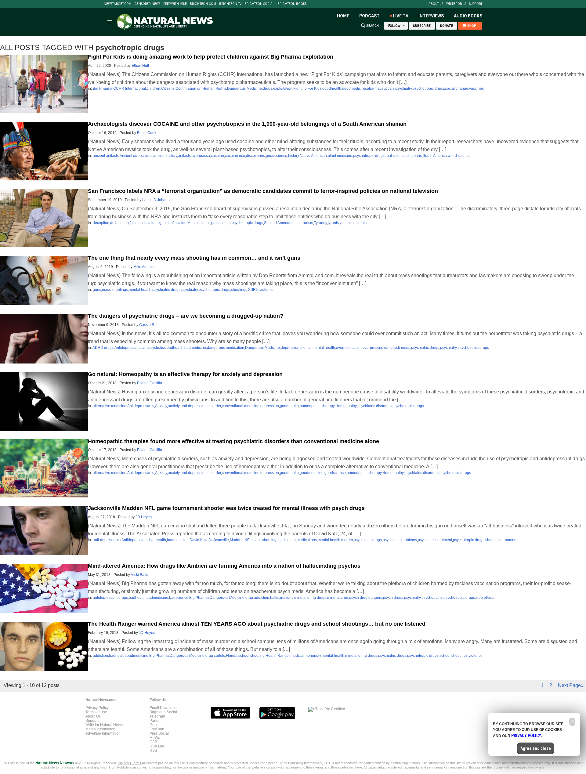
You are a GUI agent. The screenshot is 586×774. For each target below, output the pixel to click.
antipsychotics (154, 347)
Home (343, 15)
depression (290, 347)
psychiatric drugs (166, 290)
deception (101, 223)
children (153, 88)
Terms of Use (96, 712)
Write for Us (456, 3)
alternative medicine (109, 406)
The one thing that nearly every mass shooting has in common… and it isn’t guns (194, 258)
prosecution (221, 223)
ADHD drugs (103, 347)
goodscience (276, 156)
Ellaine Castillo (149, 383)
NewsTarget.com (118, 3)
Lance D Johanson (158, 200)
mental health (140, 290)
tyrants (333, 223)
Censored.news (147, 3)
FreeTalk (157, 729)
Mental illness (198, 223)
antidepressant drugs (110, 597)
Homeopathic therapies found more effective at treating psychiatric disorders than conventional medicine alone (233, 441)
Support (475, 3)
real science (395, 156)
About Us (436, 3)
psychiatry (403, 88)
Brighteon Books (291, 3)
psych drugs (393, 597)
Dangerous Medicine (244, 88)
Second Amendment (281, 223)
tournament (507, 540)
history (293, 156)
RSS (153, 750)
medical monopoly (306, 655)
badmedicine (195, 347)
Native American (313, 156)
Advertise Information (103, 733)
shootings (239, 290)
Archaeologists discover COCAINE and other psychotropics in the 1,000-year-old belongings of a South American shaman (247, 124)
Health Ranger (278, 655)
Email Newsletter (164, 708)
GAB (153, 742)
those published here (346, 767)
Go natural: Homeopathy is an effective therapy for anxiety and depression (185, 374)
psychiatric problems (400, 540)
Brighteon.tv (230, 3)
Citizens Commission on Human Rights (193, 88)
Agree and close (535, 748)
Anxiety (161, 406)
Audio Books (468, 15)
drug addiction (257, 597)
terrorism (305, 223)
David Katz (199, 540)
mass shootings (115, 290)
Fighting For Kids (307, 88)
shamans (414, 156)
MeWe (155, 738)
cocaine (217, 156)
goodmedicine (354, 88)
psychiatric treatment (435, 540)
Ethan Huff (140, 65)
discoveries (255, 156)
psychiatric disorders (374, 406)
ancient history (165, 156)
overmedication (349, 347)
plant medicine (340, 156)
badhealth (175, 347)
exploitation (282, 88)
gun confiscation (172, 223)
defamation (119, 223)
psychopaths (432, 597)
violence (266, 290)
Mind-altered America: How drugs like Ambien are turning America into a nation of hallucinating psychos (224, 566)
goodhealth (331, 88)
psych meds (400, 347)
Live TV (400, 15)
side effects (485, 597)
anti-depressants (107, 540)
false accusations (144, 223)
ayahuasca (201, 156)
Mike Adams (143, 267)
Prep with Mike (175, 3)
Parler (155, 720)
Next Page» (571, 685)
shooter (491, 540)
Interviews (431, 15)
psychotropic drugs (428, 88)
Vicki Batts (139, 575)
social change (456, 88)
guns (97, 290)
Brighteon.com (203, 3)
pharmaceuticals (380, 88)
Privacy (123, 763)
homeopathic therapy (317, 406)
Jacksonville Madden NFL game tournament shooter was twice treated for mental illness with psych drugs (226, 508)
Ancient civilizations (136, 156)
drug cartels (215, 655)
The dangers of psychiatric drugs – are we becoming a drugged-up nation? (185, 316)
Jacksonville (218, 540)
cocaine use (235, 156)
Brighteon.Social (259, 3)
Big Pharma (102, 88)
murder (347, 540)
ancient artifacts (106, 156)
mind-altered (337, 597)
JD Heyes (144, 517)
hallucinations (281, 597)
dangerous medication (225, 347)
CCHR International (129, 88)
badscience (178, 597)
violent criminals (353, 223)
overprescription (376, 347)
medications (307, 540)
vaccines (476, 88)
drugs (267, 88)
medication (286, 540)
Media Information (100, 729)
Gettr (153, 725)
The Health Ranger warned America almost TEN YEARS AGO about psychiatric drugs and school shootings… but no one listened (256, 624)
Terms (137, 763)
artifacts (184, 156)
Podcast (369, 15)
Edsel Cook (146, 133)
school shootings (454, 655)
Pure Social (159, 733)
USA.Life (157, 746)
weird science (459, 156)
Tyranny (320, 223)
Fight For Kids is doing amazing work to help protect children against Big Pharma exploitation (210, 57)
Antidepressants (127, 347)
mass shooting (264, 540)
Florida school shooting (245, 655)
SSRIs (253, 290)
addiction (100, 655)
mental (306, 347)
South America (435, 156)
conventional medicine (240, 406)
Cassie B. (147, 325)
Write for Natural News (104, 725)
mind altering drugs (310, 597)
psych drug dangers (365, 597)
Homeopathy (345, 406)
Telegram (157, 716)
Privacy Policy (97, 708)
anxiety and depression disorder (194, 406)
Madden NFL (240, 540)
